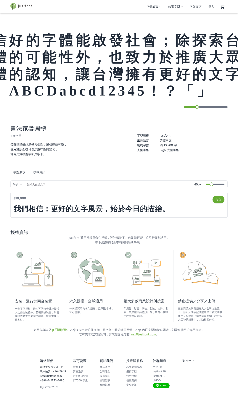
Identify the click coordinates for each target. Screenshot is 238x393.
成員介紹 (105, 375)
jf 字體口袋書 (80, 375)
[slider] (197, 107)
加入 (218, 199)
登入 (211, 7)
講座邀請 (78, 371)
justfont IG (159, 375)
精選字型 (174, 7)
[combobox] (18, 184)
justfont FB (159, 371)
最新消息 (105, 366)
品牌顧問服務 (134, 366)
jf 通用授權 (59, 330)
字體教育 (152, 7)
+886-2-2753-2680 (52, 380)
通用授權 (131, 375)
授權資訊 (39, 172)
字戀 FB (157, 366)
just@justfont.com (143, 334)
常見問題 (131, 384)
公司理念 (105, 371)
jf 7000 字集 (80, 380)
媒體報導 (105, 384)
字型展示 (19, 172)
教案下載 (78, 366)
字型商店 (196, 7)
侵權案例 (131, 380)
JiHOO (157, 380)
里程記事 (105, 380)
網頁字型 (131, 371)
